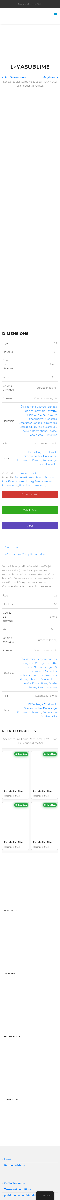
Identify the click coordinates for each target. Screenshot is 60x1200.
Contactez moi (30, 494)
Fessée (52, 430)
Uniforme (51, 434)
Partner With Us (14, 1165)
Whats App (30, 510)
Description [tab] (12, 547)
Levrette (51, 410)
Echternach (24, 460)
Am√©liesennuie (15, 77)
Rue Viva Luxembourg (32, 485)
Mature (35, 426)
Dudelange (50, 456)
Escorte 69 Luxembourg (29, 477)
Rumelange (49, 460)
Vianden (45, 464)
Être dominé (28, 406)
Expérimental (36, 418)
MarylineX (49, 77)
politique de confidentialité (21, 1195)
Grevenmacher (33, 456)
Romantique (39, 430)
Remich (36, 460)
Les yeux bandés (47, 406)
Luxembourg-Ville (26, 473)
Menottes (51, 418)
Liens (7, 1159)
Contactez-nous (14, 1183)
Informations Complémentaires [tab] (25, 554)
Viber (30, 525)
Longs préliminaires (45, 422)
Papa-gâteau (36, 434)
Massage (24, 426)
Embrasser (25, 422)
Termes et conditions (17, 1189)
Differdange (35, 452)
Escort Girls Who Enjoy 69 (41, 414)
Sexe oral (46, 426)
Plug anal (28, 410)
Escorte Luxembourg (21, 481)
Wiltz (54, 464)
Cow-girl (40, 410)
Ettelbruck (50, 452)
